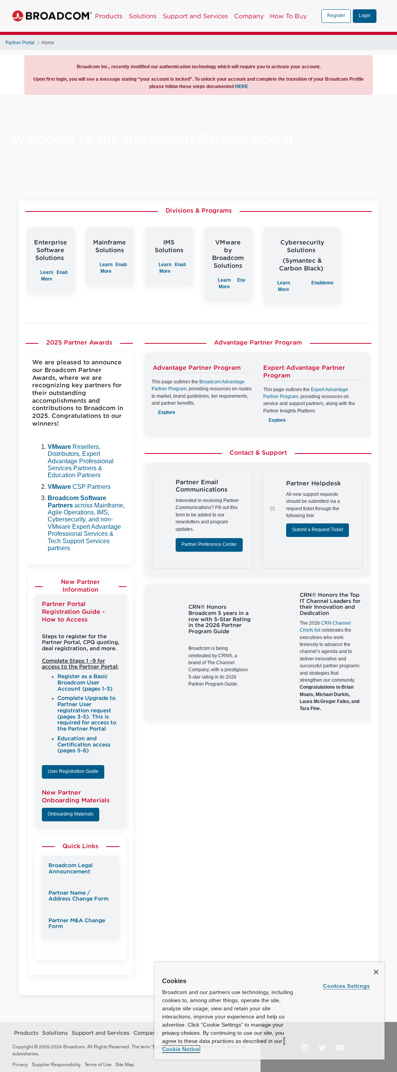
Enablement (324, 283)
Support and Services (195, 16)
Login (365, 15)
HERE (241, 86)
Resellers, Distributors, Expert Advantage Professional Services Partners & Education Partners (81, 461)
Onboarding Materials (70, 814)
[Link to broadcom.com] (52, 16)
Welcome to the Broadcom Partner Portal (152, 139)
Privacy (20, 1064)
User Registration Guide (73, 771)
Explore (166, 412)
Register (336, 15)
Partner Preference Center (209, 544)
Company (249, 16)
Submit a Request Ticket (317, 529)
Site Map (125, 1064)
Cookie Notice (180, 1049)
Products (109, 16)
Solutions (143, 16)
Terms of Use (98, 1064)
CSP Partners (79, 486)
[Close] (376, 972)
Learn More (224, 283)
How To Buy (288, 16)
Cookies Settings (346, 986)
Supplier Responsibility (56, 1064)
